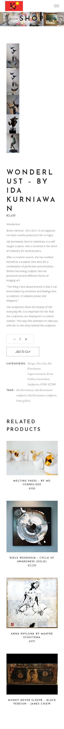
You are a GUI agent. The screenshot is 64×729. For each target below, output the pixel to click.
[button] (10, 47)
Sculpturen (33, 384)
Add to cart (23, 352)
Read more (32, 689)
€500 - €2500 (48, 384)
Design (31, 363)
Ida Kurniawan (25, 390)
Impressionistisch (36, 374)
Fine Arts (41, 363)
